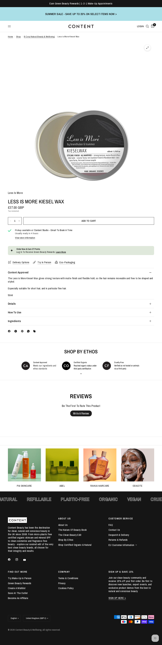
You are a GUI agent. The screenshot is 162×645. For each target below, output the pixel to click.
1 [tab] (81, 373)
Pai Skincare (24, 485)
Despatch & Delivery (119, 535)
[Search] (147, 26)
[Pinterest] (23, 331)
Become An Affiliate (18, 598)
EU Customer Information (121, 545)
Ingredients (14, 321)
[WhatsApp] (29, 331)
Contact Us (114, 530)
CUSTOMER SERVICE (121, 518)
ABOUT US (64, 518)
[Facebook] (10, 331)
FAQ (111, 525)
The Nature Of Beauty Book (72, 530)
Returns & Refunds (118, 540)
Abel (62, 485)
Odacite (138, 485)
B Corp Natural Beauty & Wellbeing (39, 36)
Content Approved (18, 272)
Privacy (62, 583)
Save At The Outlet (18, 593)
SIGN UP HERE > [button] (117, 597)
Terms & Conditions (68, 578)
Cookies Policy (66, 588)
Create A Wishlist (16, 588)
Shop (18, 36)
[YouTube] (26, 560)
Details (12, 303)
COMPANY (64, 572)
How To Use (14, 312)
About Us (63, 525)
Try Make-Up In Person (19, 578)
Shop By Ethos (65, 540)
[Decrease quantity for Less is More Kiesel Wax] (10, 221)
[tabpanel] (40, 365)
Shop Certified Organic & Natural (74, 545)
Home (10, 36)
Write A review (81, 413)
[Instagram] (19, 559)
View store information (25, 237)
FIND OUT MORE (17, 572)
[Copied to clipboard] (35, 331)
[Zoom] (147, 48)
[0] (152, 26)
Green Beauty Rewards (19, 583)
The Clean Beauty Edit (69, 535)
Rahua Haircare (99, 485)
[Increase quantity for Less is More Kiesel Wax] (19, 221)
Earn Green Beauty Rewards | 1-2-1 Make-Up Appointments (81, 3)
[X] (16, 331)
